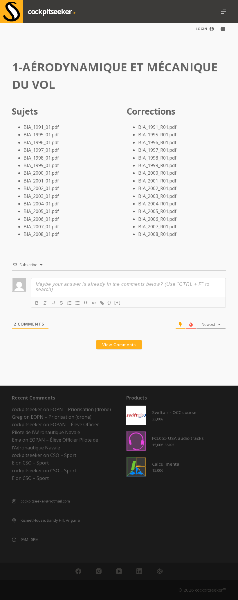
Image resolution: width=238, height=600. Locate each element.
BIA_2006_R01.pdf (157, 219)
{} (109, 302)
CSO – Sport (63, 455)
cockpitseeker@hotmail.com (45, 501)
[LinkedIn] (139, 571)
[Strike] (61, 302)
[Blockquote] (86, 302)
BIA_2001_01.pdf (41, 181)
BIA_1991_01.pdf (41, 127)
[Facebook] (78, 571)
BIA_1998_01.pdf (41, 158)
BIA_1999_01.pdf (41, 165)
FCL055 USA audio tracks (178, 438)
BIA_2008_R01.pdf (157, 234)
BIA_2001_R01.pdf (157, 181)
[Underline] (53, 302)
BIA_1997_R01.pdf (157, 150)
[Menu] (223, 11)
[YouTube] (119, 571)
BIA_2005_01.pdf (41, 211)
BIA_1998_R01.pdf (157, 158)
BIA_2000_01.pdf (41, 173)
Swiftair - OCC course (174, 412)
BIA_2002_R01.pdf (157, 188)
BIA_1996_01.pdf (41, 142)
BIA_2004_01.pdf (41, 203)
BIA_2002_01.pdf (41, 188)
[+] (117, 302)
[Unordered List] (77, 302)
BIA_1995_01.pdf (41, 134)
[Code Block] (94, 302)
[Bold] (37, 302)
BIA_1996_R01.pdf (157, 142)
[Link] (102, 302)
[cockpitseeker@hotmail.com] (14, 501)
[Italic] (45, 302)
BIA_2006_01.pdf (41, 219)
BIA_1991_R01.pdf (157, 127)
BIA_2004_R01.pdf (157, 203)
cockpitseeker (49, 11)
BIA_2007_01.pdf (41, 226)
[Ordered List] (69, 302)
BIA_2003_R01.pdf (157, 196)
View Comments (119, 344)
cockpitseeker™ (210, 590)
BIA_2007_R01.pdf (157, 226)
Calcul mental (166, 464)
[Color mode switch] (223, 29)
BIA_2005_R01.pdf (157, 211)
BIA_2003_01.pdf (41, 196)
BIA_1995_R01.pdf (157, 134)
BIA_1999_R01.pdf (157, 165)
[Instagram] (99, 571)
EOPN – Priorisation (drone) (80, 409)
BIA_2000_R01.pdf (157, 173)
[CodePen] (160, 571)
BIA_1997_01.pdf (41, 150)
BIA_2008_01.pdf (41, 234)
